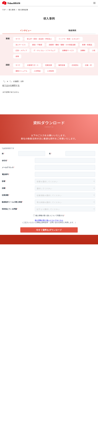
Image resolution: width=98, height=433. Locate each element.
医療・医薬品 (87, 44)
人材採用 (50, 71)
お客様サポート (33, 65)
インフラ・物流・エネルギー (69, 39)
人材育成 (37, 71)
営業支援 (48, 65)
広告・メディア (21, 50)
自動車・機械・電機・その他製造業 (62, 44)
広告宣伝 (75, 65)
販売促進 (61, 65)
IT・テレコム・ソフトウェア (44, 50)
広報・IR (88, 65)
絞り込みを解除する (11, 85)
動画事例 (72, 30)
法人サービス (21, 44)
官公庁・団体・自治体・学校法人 (39, 39)
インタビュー (25, 30)
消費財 (82, 50)
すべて (18, 39)
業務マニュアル (21, 71)
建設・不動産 (37, 44)
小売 (93, 50)
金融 (17, 56)
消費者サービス (68, 50)
